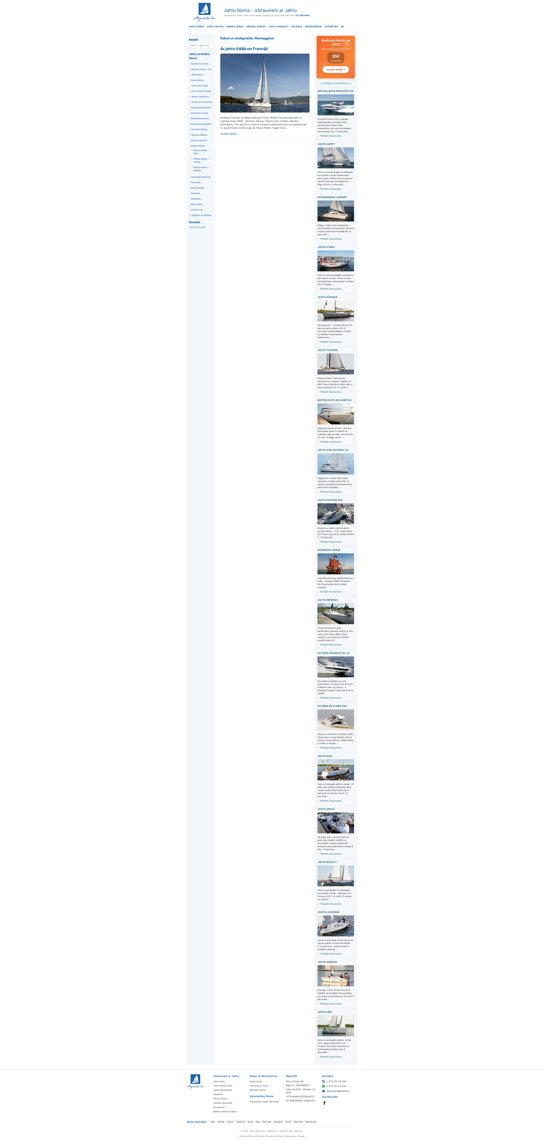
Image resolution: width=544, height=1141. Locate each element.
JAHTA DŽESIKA (327, 297)
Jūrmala (220, 1122)
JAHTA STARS (326, 247)
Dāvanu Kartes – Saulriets (201, 169)
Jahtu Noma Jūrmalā (201, 91)
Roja (258, 1122)
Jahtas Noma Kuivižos (201, 102)
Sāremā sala (311, 1122)
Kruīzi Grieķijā (197, 188)
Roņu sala (267, 1122)
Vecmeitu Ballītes (199, 129)
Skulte (250, 1122)
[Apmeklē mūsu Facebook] (324, 1102)
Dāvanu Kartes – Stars (201, 152)
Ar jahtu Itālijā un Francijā (244, 48)
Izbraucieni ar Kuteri (259, 1085)
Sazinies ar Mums (275, 1136)
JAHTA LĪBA (324, 1011)
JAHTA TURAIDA (327, 350)
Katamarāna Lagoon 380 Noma (264, 1101)
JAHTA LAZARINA (328, 912)
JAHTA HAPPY (326, 144)
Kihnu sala (298, 1122)
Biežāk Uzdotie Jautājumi (225, 1111)
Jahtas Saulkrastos (200, 96)
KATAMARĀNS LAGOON (332, 197)
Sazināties (331, 26)
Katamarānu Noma (200, 118)
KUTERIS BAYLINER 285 (332, 706)
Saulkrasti (240, 1122)
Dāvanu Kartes (256, 26)
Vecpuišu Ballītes (199, 135)
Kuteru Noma (197, 80)
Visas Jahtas (215, 26)
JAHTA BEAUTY (327, 862)
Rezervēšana (313, 26)
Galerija (296, 26)
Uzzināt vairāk (229, 133)
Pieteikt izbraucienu (331, 135)
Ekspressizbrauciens (201, 107)
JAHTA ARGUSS (327, 961)
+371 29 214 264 (197, 227)
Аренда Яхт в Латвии (295, 1136)
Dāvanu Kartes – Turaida (201, 160)
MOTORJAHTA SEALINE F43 (334, 400)
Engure (230, 1122)
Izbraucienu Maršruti (200, 177)
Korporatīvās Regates (201, 124)
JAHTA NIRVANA (327, 599)
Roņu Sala (195, 182)
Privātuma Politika (247, 1136)
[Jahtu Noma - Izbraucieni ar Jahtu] (204, 1081)
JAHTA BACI (324, 756)
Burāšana (195, 193)
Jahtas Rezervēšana (222, 1090)
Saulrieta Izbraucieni (222, 1103)
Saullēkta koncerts (200, 63)
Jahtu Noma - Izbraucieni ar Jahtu (260, 10)
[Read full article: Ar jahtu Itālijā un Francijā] (265, 83)
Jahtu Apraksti (278, 26)
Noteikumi (196, 199)
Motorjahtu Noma (199, 113)
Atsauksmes (197, 209)
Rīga (213, 1122)
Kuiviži (288, 1122)
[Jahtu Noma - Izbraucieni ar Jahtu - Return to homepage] (204, 12)
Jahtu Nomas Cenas (222, 1085)
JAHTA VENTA (326, 809)
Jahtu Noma (196, 26)
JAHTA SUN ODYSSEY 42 (332, 449)
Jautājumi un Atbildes (201, 215)
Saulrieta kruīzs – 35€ (201, 69)
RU (342, 26)
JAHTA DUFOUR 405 (330, 500)
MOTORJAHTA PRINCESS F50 (335, 91)
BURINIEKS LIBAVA (328, 550)
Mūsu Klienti (196, 204)
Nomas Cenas (235, 26)
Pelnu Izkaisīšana (199, 140)
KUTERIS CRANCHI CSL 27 (333, 653)
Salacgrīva (278, 1122)
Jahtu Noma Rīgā (199, 85)
